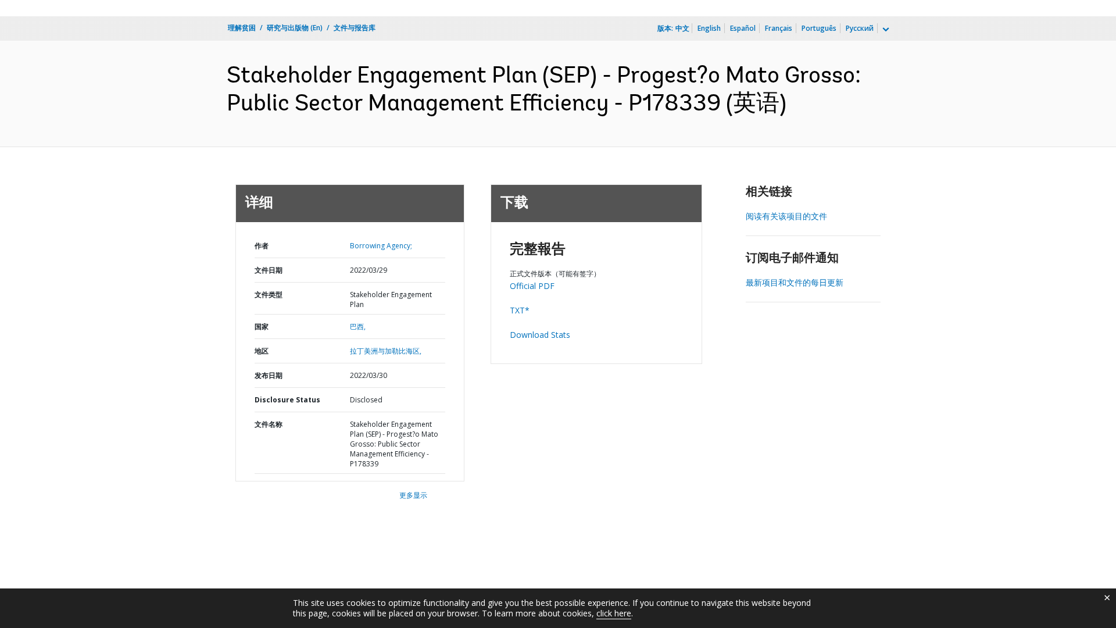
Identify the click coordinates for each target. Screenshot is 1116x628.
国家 (262, 326)
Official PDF (532, 285)
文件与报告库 (354, 28)
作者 (262, 246)
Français (778, 28)
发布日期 (268, 375)
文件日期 (268, 270)
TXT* (520, 310)
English (709, 28)
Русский (860, 28)
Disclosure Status (287, 400)
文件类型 (268, 294)
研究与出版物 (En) (295, 28)
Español (743, 28)
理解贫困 (242, 28)
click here (613, 613)
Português (819, 28)
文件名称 (268, 424)
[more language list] (884, 29)
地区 (262, 351)
